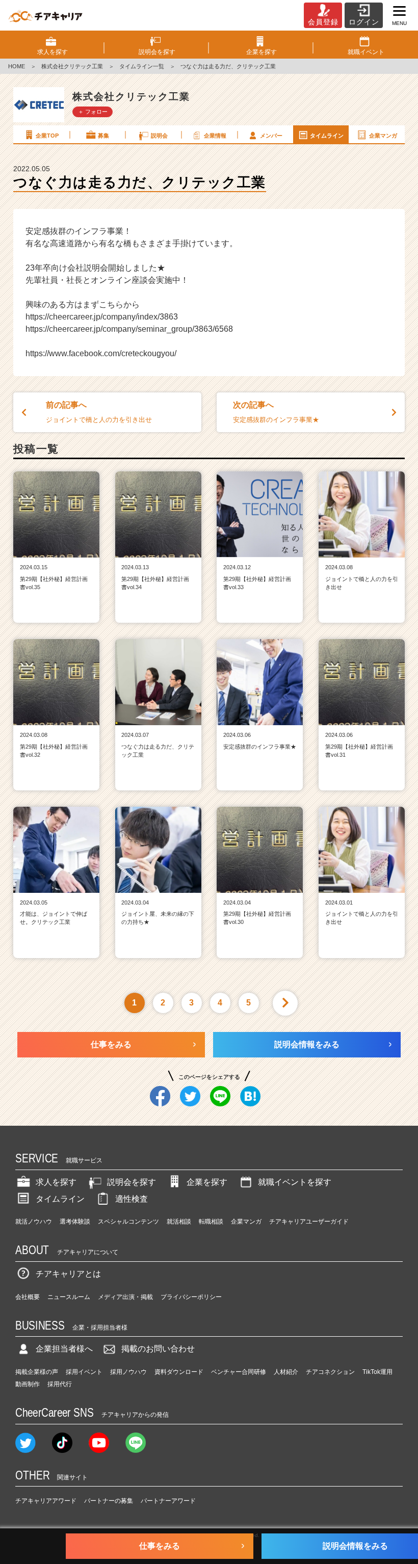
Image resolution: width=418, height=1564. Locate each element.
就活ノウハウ (33, 1221)
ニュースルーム (68, 1297)
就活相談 (179, 1221)
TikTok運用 (377, 1371)
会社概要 (27, 1297)
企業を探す (207, 1182)
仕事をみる (111, 1044)
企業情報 (215, 135)
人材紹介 (286, 1371)
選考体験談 (75, 1221)
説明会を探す (131, 1182)
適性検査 (131, 1199)
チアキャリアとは (68, 1273)
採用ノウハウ (128, 1371)
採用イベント (84, 1371)
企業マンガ (383, 135)
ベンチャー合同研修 (238, 1371)
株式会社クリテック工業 (72, 66)
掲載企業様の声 (36, 1371)
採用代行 (59, 1384)
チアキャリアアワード (45, 1500)
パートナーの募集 (108, 1500)
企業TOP (47, 135)
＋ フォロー (93, 112)
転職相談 (211, 1221)
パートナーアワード (168, 1500)
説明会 (159, 135)
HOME (16, 66)
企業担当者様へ (64, 1348)
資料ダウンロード (178, 1371)
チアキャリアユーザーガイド (309, 1221)
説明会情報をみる (306, 1044)
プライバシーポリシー (191, 1297)
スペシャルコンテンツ (128, 1221)
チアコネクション (330, 1371)
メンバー (271, 135)
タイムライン (327, 135)
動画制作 (27, 1384)
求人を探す (56, 1182)
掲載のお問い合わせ (158, 1348)
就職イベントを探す (294, 1182)
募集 (103, 135)
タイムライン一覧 (141, 66)
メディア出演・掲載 (125, 1297)
